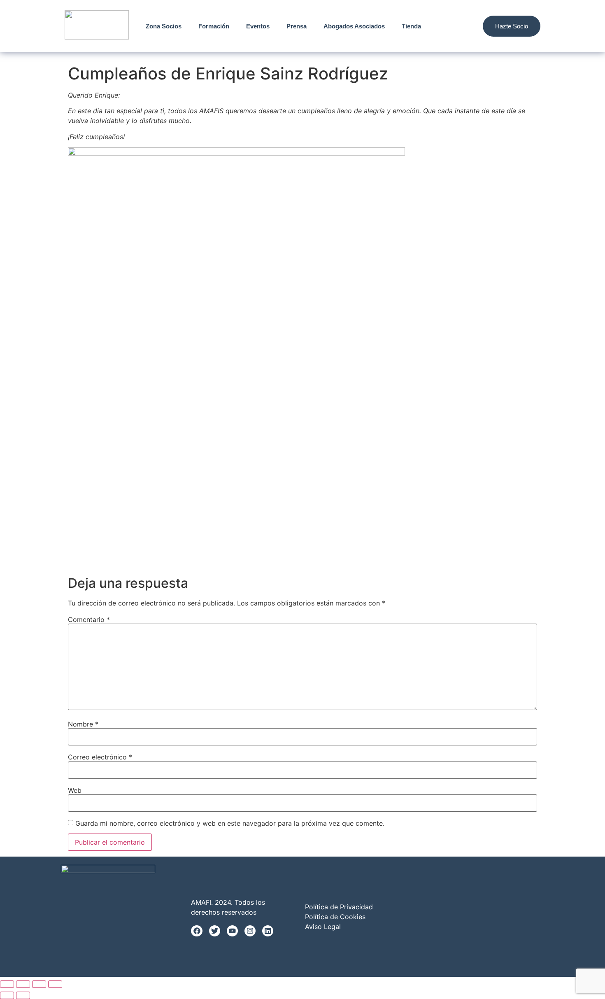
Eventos (258, 26)
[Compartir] (39, 984)
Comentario (89, 619)
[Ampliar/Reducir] (7, 984)
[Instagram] (250, 930)
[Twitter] (214, 930)
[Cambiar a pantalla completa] (23, 984)
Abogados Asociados (354, 26)
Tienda (411, 26)
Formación (213, 26)
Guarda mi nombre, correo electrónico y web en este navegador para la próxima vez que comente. (229, 823)
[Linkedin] (267, 930)
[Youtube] (232, 930)
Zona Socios (164, 26)
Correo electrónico (100, 757)
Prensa (296, 26)
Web (74, 790)
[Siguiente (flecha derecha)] (23, 995)
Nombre (83, 724)
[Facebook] (196, 930)
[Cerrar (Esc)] (55, 984)
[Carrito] (465, 26)
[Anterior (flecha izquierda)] (7, 995)
